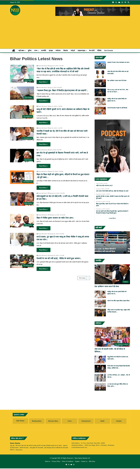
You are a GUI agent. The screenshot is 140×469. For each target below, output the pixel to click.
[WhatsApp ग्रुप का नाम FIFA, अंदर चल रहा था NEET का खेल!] (100, 92)
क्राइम (51, 50)
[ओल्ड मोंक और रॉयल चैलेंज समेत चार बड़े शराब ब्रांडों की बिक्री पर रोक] (100, 74)
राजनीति (43, 50)
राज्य (35, 50)
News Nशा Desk (42, 66)
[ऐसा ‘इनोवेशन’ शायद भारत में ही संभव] (100, 83)
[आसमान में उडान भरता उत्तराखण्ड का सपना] (100, 65)
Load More (112, 218)
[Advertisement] (70, 33)
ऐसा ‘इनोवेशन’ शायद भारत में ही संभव (116, 80)
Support (77, 461)
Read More (19, 450)
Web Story (92, 461)
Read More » (43, 82)
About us (47, 461)
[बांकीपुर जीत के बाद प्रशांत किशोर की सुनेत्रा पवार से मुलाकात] (100, 101)
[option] (112, 242)
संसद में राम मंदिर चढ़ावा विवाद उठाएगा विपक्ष (118, 300)
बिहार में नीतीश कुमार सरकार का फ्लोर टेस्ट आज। (55, 218)
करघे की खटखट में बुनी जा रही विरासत (117, 108)
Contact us (84, 461)
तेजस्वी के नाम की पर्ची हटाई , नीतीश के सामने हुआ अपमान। (59, 258)
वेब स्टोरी (91, 50)
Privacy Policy (56, 461)
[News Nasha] (15, 10)
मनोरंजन (58, 50)
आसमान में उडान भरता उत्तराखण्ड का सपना (118, 62)
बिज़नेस (65, 50)
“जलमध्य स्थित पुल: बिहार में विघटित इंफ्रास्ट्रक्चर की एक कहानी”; (62, 90)
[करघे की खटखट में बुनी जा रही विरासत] (100, 110)
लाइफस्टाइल (81, 50)
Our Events (108, 50)
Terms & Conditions (67, 461)
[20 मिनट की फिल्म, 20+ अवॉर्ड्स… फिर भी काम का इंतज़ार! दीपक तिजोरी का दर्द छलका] (100, 378)
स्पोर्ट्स (73, 50)
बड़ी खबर (21, 50)
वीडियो (99, 50)
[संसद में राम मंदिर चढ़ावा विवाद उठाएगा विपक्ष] (100, 303)
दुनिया (29, 50)
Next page (82, 278)
